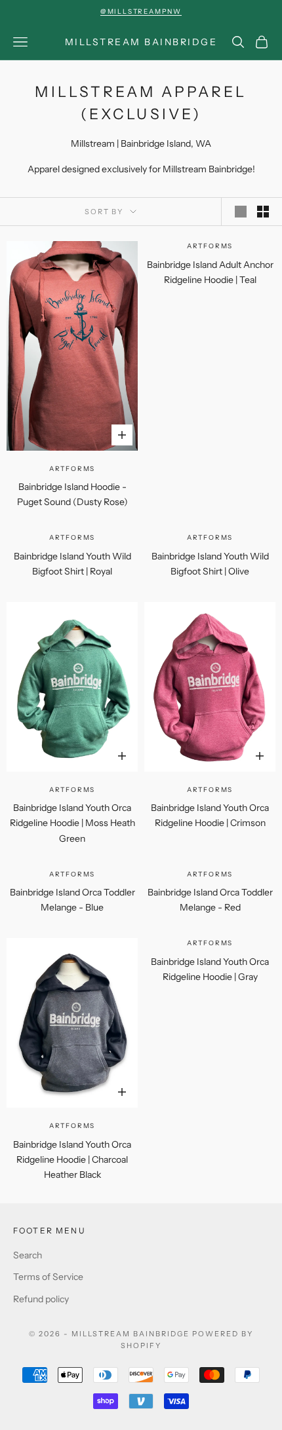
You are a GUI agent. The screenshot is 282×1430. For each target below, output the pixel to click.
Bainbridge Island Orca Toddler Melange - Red (210, 899)
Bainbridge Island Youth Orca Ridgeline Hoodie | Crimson (210, 815)
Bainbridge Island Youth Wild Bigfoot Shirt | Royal (72, 563)
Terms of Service (48, 1277)
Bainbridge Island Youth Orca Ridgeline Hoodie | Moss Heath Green (72, 823)
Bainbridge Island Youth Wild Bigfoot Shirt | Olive (210, 563)
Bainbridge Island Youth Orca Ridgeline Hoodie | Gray (210, 969)
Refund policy (41, 1299)
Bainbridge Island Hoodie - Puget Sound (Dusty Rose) (72, 494)
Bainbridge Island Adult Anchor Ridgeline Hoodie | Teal (210, 272)
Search (27, 1255)
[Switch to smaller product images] (263, 211)
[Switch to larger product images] (241, 211)
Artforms (72, 468)
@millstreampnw (141, 11)
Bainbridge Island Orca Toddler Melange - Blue (72, 899)
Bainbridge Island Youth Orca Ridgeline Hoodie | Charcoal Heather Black (72, 1159)
